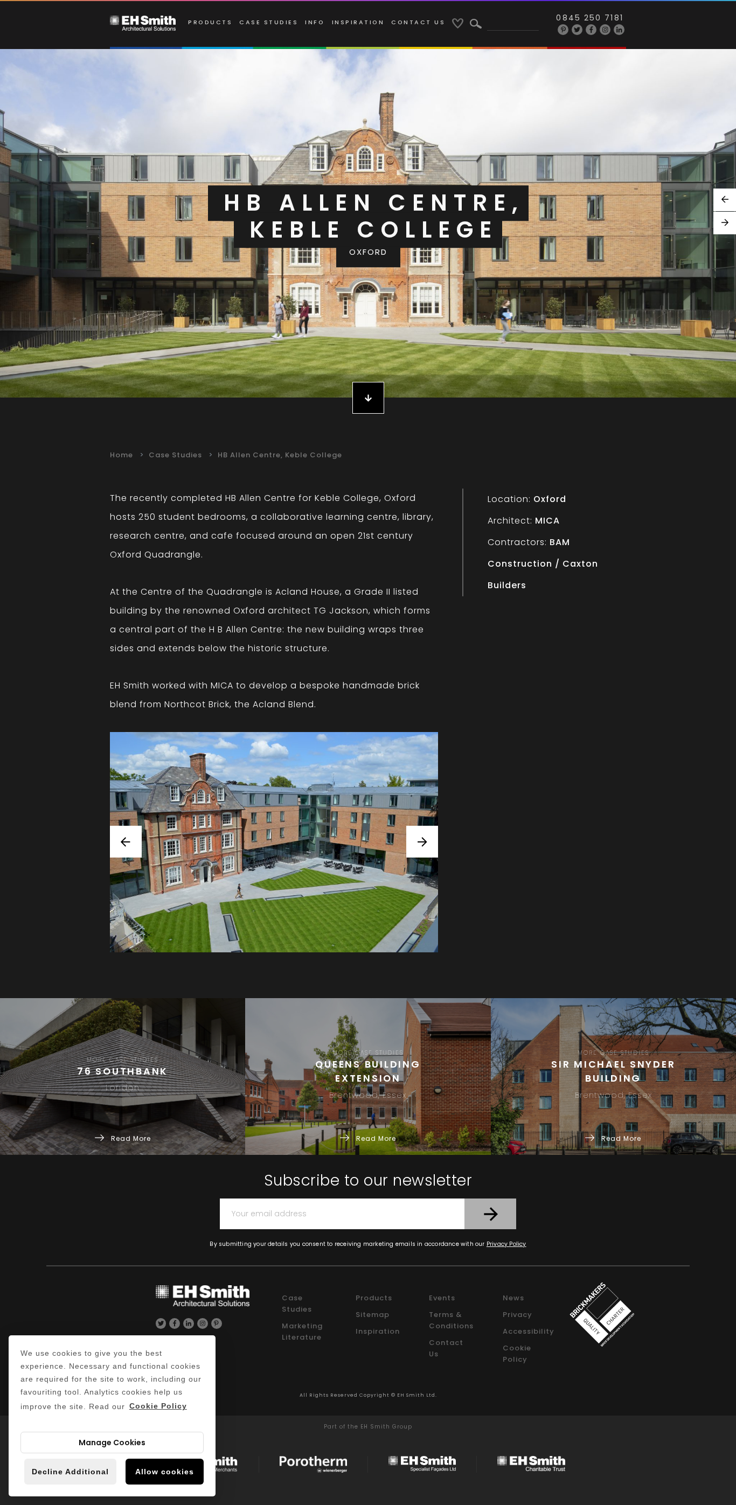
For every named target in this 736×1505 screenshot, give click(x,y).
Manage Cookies (112, 1442)
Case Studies (268, 22)
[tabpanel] (368, 223)
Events (442, 1298)
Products (210, 22)
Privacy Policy (506, 1244)
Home (121, 455)
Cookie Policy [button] (158, 1406)
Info (314, 22)
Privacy (517, 1314)
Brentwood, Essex (367, 1094)
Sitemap (373, 1314)
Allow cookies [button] (164, 1471)
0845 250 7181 (589, 17)
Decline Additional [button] (70, 1471)
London (123, 1087)
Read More (130, 1138)
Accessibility (528, 1331)
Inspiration (358, 22)
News (513, 1298)
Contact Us (418, 22)
